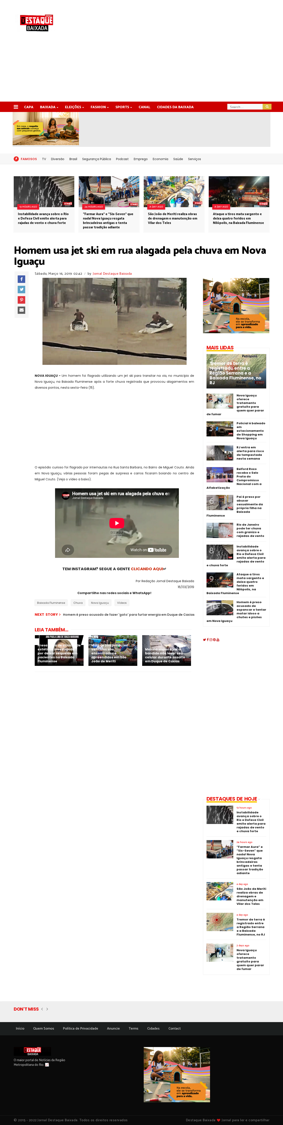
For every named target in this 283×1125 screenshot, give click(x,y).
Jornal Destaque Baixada (112, 274)
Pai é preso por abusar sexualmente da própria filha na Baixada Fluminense (235, 506)
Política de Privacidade (80, 1029)
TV (44, 159)
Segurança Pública (96, 159)
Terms (133, 1029)
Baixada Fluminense (51, 603)
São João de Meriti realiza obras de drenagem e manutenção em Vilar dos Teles (172, 218)
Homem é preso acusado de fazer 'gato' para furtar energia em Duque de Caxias (129, 614)
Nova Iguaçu (100, 603)
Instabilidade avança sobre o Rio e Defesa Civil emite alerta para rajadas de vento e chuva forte (43, 218)
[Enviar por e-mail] (21, 310)
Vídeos (122, 603)
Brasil (73, 159)
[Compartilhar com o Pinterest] (21, 300)
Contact (174, 1029)
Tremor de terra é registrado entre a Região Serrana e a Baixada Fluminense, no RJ (235, 373)
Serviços (194, 159)
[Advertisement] (141, 68)
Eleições (73, 107)
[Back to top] (272, 1114)
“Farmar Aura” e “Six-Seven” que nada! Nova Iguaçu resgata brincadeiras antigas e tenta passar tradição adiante (108, 220)
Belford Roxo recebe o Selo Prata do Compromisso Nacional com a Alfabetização (234, 478)
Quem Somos (43, 1029)
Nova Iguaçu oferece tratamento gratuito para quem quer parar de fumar (235, 405)
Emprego (141, 159)
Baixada (47, 107)
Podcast (122, 159)
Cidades (153, 1029)
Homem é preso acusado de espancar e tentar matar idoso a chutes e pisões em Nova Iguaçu (236, 611)
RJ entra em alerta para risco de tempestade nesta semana (250, 452)
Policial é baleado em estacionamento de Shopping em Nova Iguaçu (251, 430)
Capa (28, 107)
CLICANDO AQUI (147, 569)
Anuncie (113, 1029)
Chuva (78, 603)
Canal (144, 107)
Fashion (98, 107)
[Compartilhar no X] (21, 289)
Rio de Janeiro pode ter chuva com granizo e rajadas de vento (250, 530)
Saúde (178, 159)
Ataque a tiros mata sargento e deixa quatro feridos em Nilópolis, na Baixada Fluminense (238, 218)
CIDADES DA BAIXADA (175, 107)
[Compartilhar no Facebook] (21, 279)
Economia (160, 159)
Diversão (57, 159)
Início (20, 1029)
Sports (122, 107)
